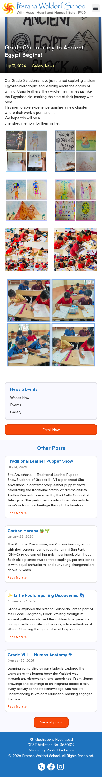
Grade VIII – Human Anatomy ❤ (40, 654)
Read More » (17, 513)
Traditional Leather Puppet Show (40, 461)
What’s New (20, 398)
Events (15, 405)
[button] (96, 8)
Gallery (37, 66)
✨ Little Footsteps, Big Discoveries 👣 (46, 595)
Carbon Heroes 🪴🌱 (29, 530)
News (49, 66)
